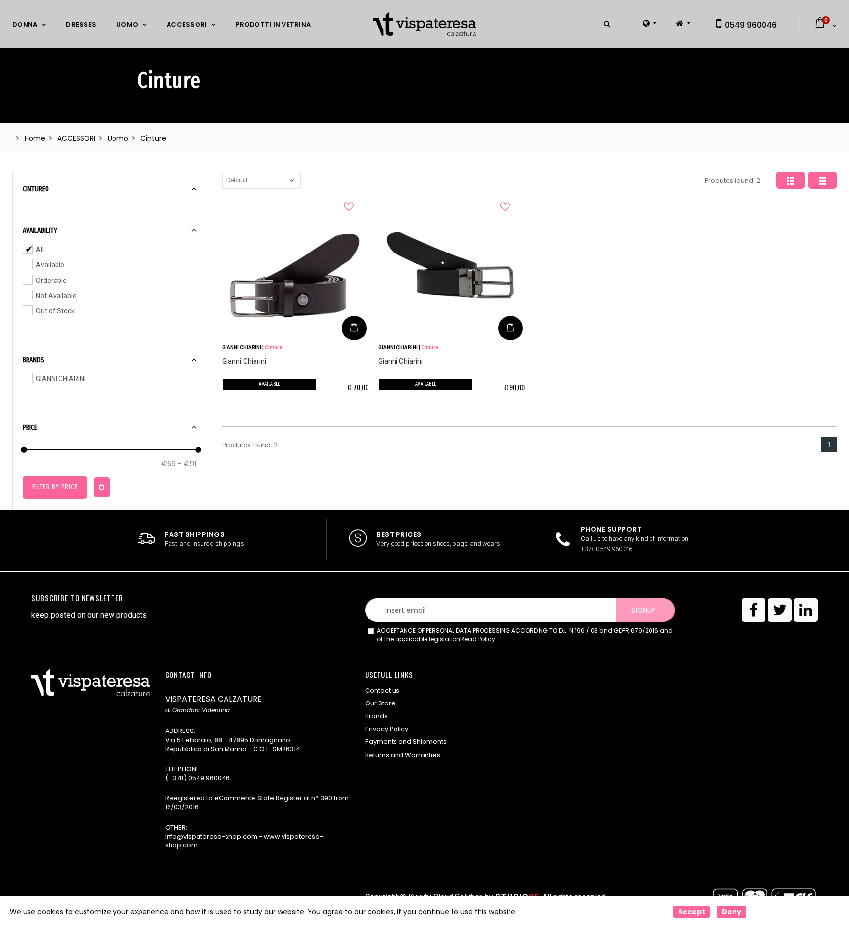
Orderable (51, 280)
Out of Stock (55, 311)
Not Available (56, 296)
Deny (731, 912)
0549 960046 (750, 24)
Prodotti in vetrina (273, 24)
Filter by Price (55, 487)
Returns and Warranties (402, 754)
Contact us (382, 690)
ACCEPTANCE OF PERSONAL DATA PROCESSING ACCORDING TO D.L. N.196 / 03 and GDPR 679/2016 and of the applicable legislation (525, 635)
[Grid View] (790, 180)
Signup (643, 610)
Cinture (273, 347)
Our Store (380, 703)
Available (50, 265)
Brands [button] (33, 359)
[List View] (822, 180)
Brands (376, 716)
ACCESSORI (187, 24)
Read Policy (477, 639)
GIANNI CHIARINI (60, 379)
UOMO (127, 24)
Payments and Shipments (406, 741)
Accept (691, 912)
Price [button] (30, 427)
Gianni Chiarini (244, 361)
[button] (607, 24)
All (40, 249)
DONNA (24, 24)
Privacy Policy (386, 728)
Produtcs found (732, 180)
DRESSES (81, 24)
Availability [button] (40, 230)
